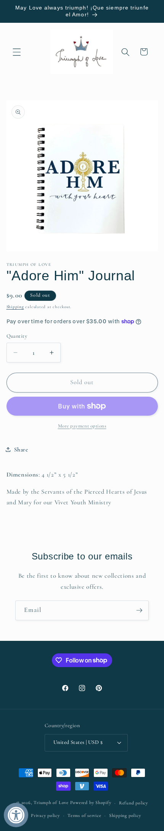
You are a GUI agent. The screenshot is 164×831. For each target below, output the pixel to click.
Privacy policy (45, 815)
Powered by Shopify (90, 803)
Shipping (15, 306)
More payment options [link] (82, 426)
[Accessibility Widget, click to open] (16, 815)
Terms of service (84, 815)
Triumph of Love (51, 803)
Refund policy (133, 803)
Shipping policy (125, 815)
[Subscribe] (139, 610)
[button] (17, 52)
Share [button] (21, 449)
